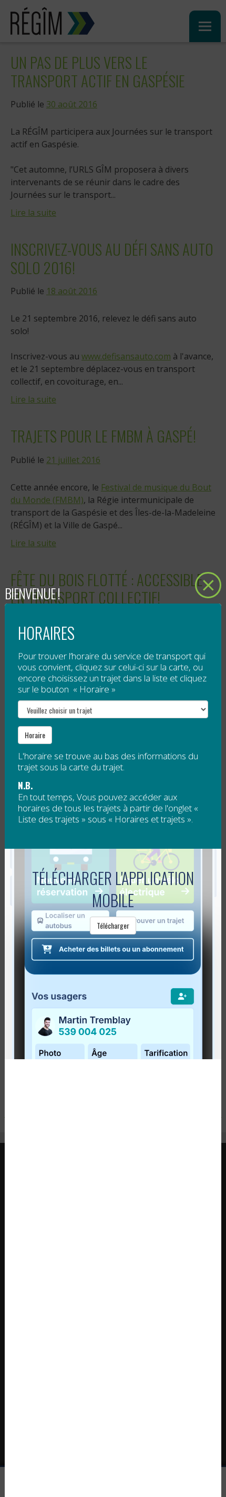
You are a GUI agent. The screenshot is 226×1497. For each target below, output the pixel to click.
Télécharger (113, 925)
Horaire (35, 734)
